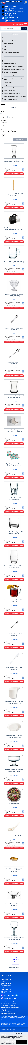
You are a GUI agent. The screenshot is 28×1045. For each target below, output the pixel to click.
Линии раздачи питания (10, 63)
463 (19, 959)
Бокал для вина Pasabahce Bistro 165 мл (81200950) (14, 938)
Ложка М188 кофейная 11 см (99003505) (14, 329)
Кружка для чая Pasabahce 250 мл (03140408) (14, 600)
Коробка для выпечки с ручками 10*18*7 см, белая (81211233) (14, 228)
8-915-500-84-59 (13, 18)
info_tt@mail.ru (5, 1010)
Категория (3, 120)
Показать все (15, 964)
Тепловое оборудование (10, 58)
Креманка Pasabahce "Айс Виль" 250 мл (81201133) (14, 770)
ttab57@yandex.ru (6, 1011)
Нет (8, 131)
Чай (5, 46)
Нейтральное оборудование (11, 85)
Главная (3, 104)
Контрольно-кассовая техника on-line (14, 69)
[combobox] (14, 122)
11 (16, 959)
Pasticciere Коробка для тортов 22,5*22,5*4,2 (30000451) (14, 431)
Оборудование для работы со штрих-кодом (14, 78)
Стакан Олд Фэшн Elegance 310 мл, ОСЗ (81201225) (14, 532)
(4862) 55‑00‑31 (10, 10)
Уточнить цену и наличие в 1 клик (14, 173)
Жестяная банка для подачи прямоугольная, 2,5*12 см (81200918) (14, 869)
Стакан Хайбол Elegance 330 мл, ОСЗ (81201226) (14, 566)
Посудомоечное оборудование (12, 88)
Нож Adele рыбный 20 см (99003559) (14, 668)
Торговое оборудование (10, 55)
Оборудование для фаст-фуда (12, 93)
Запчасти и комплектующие (11, 72)
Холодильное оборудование (11, 52)
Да (3, 131)
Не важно (14, 131)
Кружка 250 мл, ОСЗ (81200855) (14, 262)
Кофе (5, 49)
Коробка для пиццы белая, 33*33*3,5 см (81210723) (14, 464)
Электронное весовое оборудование (13, 66)
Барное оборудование (10, 90)
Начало (15, 957)
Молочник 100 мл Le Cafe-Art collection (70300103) (14, 702)
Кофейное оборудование (10, 99)
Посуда (6, 38)
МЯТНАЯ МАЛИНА (14, 803)
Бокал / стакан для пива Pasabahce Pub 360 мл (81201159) (14, 161)
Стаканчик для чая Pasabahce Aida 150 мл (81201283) (14, 397)
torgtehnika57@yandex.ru (8, 1013)
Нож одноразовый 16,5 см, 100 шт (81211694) (14, 194)
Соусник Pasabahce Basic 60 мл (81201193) (14, 904)
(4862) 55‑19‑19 (10, 6)
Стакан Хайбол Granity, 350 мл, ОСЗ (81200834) (14, 498)
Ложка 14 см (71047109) (14, 836)
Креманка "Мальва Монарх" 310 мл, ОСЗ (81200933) (14, 295)
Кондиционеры (8, 82)
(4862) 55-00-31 (6, 989)
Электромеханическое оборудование (14, 60)
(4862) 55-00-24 (6, 979)
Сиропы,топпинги (8, 43)
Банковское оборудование (11, 75)
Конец (15, 962)
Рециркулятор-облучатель (11, 40)
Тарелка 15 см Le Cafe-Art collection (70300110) (14, 736)
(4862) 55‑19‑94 (10, 14)
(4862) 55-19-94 (6, 975)
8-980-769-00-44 (13, 20)
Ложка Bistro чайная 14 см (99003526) (14, 363)
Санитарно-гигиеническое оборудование (15, 96)
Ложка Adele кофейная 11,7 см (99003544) (14, 634)
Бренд (2, 125)
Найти (24, 28)
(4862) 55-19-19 (10, 171)
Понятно (21, 1042)
